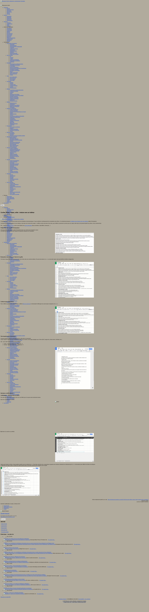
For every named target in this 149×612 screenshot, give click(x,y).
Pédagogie (9, 218)
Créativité (12, 247)
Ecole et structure (13, 361)
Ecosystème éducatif (14, 363)
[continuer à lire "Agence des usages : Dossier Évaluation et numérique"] (16, 566)
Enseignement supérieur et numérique (18, 268)
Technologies (9, 220)
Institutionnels (10, 239)
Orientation (12, 307)
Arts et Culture (10, 255)
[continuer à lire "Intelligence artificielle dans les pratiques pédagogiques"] (16, 562)
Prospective (9, 325)
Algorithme (12, 333)
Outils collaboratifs (14, 272)
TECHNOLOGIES (5, 532)
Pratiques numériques (11, 308)
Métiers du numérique (14, 306)
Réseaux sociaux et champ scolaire (17, 335)
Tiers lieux (12, 380)
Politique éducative (14, 329)
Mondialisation (13, 367)
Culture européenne (14, 384)
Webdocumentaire (14, 323)
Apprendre (12, 244)
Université (9, 401)
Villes (11, 381)
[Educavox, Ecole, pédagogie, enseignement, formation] (13, 1)
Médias (8, 289)
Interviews (9, 210)
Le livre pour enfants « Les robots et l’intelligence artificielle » (16, 583)
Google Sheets (10, 225)
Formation (9, 262)
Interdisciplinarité (13, 253)
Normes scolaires (13, 368)
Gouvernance (13, 388)
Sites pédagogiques (14, 345)
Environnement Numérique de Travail (18, 311)
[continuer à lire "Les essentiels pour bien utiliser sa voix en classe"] (15, 580)
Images (11, 315)
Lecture (11, 286)
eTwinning (12, 324)
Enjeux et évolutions (14, 267)
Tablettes (12, 321)
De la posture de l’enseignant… (10, 570)
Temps (11, 331)
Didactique (9, 216)
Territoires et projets (14, 372)
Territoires (9, 373)
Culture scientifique (14, 348)
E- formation (12, 266)
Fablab (11, 312)
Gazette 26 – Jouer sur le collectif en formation (13, 592)
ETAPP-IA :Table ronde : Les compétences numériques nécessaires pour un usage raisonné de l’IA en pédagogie (27, 552)
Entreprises (9, 235)
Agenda (8, 214)
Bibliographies (13, 337)
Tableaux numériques (14, 320)
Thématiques (6, 242)
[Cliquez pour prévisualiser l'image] (12, 219)
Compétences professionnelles (16, 264)
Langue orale (13, 284)
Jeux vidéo (12, 280)
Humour (11, 283)
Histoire (11, 341)
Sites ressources (13, 273)
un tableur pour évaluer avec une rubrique (79, 221)
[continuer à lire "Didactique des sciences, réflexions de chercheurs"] (15, 557)
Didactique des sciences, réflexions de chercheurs (14, 556)
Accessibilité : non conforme (84, 599)
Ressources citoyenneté (15, 392)
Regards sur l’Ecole (14, 369)
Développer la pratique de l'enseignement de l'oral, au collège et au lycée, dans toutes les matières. (25, 574)
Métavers (12, 353)
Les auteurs (6, 403)
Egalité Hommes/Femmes (15, 386)
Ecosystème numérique (15, 327)
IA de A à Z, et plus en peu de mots (11, 547)
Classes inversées (14, 310)
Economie (12, 362)
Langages (9, 281)
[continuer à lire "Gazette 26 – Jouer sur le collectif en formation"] (14, 593)
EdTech (8, 232)
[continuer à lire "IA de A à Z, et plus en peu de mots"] (12, 548)
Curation (12, 292)
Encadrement (9, 233)
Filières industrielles (11, 237)
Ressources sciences (14, 356)
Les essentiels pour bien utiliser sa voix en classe (14, 579)
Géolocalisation (13, 313)
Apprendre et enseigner (12, 243)
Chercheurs (9, 229)
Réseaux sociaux (13, 300)
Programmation (13, 287)
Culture (11, 258)
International (12, 375)
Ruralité (11, 378)
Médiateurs (9, 240)
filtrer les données (26, 303)
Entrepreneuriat (13, 303)
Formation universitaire (15, 270)
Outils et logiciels (13, 354)
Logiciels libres (13, 351)
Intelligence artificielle (14, 350)
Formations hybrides (14, 269)
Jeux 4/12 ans (13, 278)
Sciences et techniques (12, 347)
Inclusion (12, 389)
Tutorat (11, 274)
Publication (12, 299)
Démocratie (12, 385)
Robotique (12, 357)
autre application (28, 225)
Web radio (12, 322)
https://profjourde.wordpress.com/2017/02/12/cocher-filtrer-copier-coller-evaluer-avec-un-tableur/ (128, 499)
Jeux (8, 275)
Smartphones (13, 319)
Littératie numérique (14, 298)
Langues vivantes (13, 285)
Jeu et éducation (13, 277)
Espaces (12, 328)
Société (8, 359)
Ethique (11, 387)
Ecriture (11, 282)
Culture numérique (14, 248)
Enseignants (9, 234)
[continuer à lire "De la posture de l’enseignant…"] (11, 571)
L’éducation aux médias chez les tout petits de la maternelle (16, 538)
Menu (2, 205)
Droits (11, 293)
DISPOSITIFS (4, 526)
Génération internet (14, 365)
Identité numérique (14, 296)
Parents (8, 241)
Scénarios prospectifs (14, 330)
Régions (12, 376)
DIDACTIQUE (4, 524)
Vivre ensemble (10, 382)
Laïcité (11, 391)
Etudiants (9, 236)
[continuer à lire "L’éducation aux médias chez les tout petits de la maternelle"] (17, 539)
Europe (11, 374)
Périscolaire (9, 396)
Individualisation (13, 251)
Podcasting (12, 318)
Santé (11, 370)
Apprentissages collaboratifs (16, 246)
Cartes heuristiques (14, 309)
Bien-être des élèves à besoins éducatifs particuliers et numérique (18, 588)
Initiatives (12, 252)
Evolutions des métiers (14, 305)
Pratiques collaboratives (15, 317)
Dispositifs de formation (15, 265)
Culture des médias (14, 291)
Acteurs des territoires (14, 360)
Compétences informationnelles (16, 290)
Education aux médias (14, 294)
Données (12, 334)
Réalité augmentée (14, 355)
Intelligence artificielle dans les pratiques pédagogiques (15, 561)
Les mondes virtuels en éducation (17, 316)
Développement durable (15, 349)
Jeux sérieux (12, 279)
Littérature (12, 261)
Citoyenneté (12, 383)
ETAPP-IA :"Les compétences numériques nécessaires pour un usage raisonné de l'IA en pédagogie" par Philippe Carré (29, 543)
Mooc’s (11, 271)
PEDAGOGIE (4, 528)
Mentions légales (62, 599)
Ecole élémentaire (11, 398)
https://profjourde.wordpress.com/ (8, 516)
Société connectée (14, 371)
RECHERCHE (4, 530)
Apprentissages (13, 245)
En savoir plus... (51, 539)
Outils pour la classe (14, 254)
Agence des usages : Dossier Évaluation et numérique (15, 565)
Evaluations (12, 249)
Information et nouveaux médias (16, 295)
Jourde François (11, 217)
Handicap (12, 366)
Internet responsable (14, 297)
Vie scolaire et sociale (14, 394)
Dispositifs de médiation (15, 260)
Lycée (8, 400)
